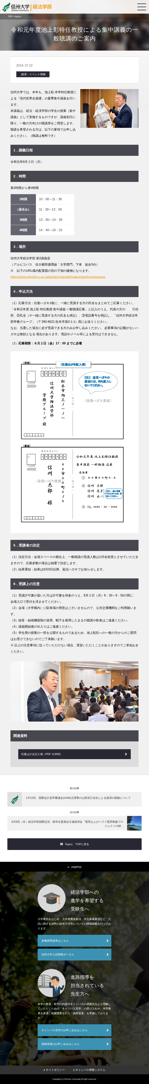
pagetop (76, 866)
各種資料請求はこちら (55, 940)
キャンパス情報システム (90, 1069)
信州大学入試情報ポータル (58, 954)
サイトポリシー (55, 1069)
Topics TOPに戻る (77, 844)
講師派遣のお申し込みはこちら (61, 1043)
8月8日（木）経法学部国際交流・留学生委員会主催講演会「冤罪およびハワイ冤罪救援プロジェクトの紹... (67, 823)
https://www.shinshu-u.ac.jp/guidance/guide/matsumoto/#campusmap (57, 277)
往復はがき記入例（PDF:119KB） (41, 754)
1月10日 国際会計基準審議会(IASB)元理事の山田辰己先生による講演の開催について (78, 797)
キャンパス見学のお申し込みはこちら (65, 1030)
